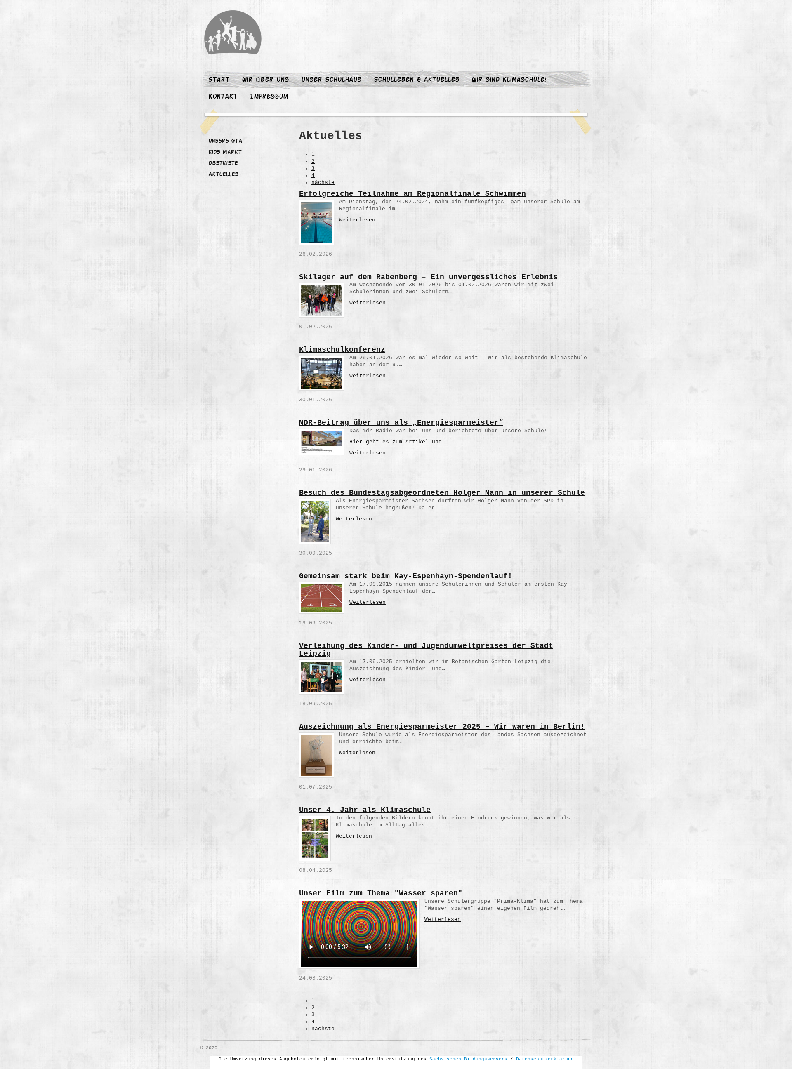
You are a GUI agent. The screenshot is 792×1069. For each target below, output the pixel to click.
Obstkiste (223, 163)
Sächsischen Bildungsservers (468, 1059)
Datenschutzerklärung (545, 1059)
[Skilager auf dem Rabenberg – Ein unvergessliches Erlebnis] (321, 300)
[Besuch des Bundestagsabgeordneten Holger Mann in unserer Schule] (315, 521)
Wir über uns (265, 80)
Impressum (269, 97)
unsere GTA (225, 141)
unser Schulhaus (331, 80)
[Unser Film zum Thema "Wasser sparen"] (359, 934)
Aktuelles (223, 174)
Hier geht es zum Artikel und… (397, 442)
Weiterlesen (357, 220)
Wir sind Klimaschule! (508, 80)
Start (218, 80)
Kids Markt (224, 152)
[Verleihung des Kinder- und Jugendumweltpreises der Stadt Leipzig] (321, 677)
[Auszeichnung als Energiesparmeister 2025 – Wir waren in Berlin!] (316, 755)
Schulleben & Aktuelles (416, 80)
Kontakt (222, 97)
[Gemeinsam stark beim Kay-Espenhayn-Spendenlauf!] (321, 598)
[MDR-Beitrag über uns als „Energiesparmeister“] (321, 442)
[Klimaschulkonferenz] (321, 373)
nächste (323, 182)
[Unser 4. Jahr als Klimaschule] (315, 838)
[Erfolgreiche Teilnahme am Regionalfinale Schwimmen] (316, 222)
